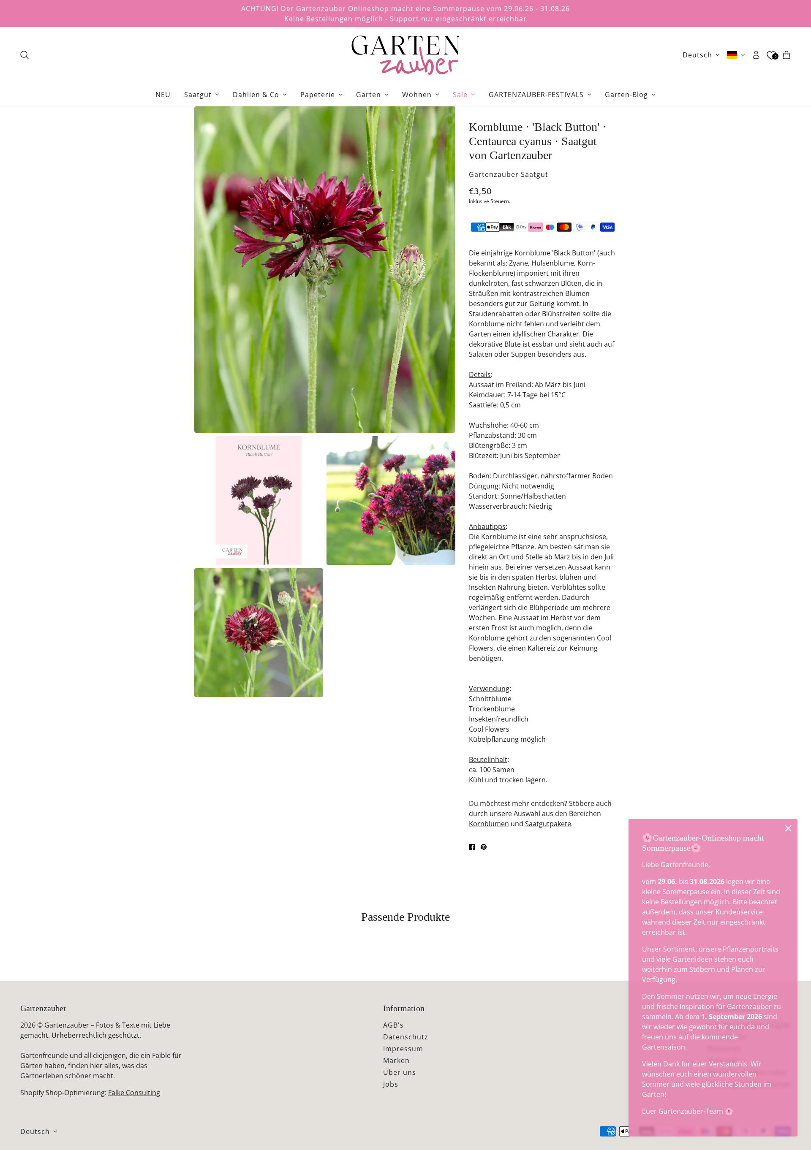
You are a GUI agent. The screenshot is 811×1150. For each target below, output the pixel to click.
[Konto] (756, 55)
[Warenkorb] (786, 55)
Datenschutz (405, 1037)
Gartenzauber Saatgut (508, 174)
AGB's (393, 1025)
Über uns (399, 1072)
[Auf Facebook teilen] (471, 847)
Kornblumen (489, 823)
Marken (396, 1060)
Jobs (390, 1084)
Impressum (403, 1048)
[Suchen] (24, 55)
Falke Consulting (134, 1092)
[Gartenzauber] (405, 55)
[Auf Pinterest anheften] (483, 847)
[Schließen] (788, 828)
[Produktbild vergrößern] (324, 269)
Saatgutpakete (548, 823)
